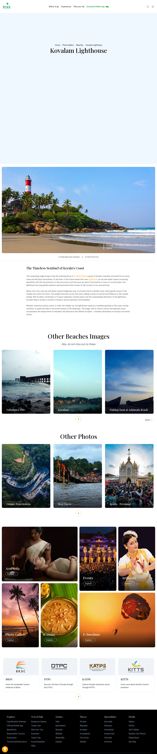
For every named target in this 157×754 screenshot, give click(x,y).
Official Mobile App (15, 725)
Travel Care (36, 725)
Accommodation (38, 741)
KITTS (124, 679)
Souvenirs (35, 733)
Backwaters (61, 725)
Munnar (83, 721)
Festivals (108, 737)
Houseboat (109, 729)
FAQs (33, 745)
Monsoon (108, 725)
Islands (59, 741)
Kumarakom (85, 733)
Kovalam (83, 729)
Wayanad (83, 725)
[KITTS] (136, 666)
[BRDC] (21, 666)
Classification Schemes (16, 721)
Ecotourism (12, 737)
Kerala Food (109, 733)
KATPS (86, 679)
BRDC (9, 679)
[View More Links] (153, 6)
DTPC (47, 679)
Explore (147, 420)
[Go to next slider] (78, 419)
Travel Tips (36, 737)
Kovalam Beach (80, 276)
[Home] (7, 7)
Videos (131, 721)
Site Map (132, 741)
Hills (57, 721)
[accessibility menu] (5, 749)
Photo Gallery (68, 45)
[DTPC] (59, 666)
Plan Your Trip (37, 729)
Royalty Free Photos (137, 733)
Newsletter (12, 729)
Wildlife (59, 733)
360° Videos (134, 729)
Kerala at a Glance (38, 721)
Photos (132, 725)
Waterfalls (60, 737)
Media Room (134, 737)
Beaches (79, 45)
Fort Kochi (84, 737)
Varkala (83, 741)
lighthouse (93, 279)
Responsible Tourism (16, 733)
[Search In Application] (148, 6)
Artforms (108, 741)
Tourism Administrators (17, 741)
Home (57, 45)
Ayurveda (108, 721)
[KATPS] (97, 666)
